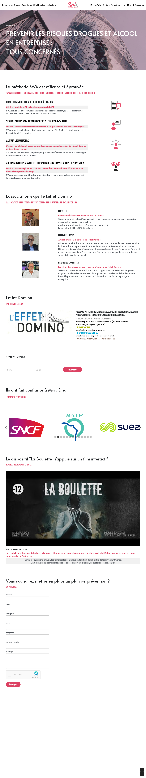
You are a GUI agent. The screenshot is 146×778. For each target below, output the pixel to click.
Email (38, 369)
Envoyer (13, 684)
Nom (9, 369)
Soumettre (73, 369)
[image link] (73, 5)
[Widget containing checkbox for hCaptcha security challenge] (23, 674)
